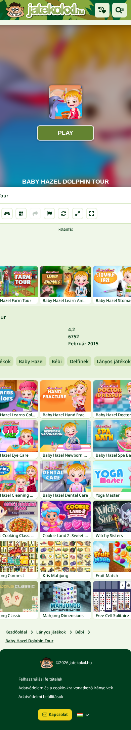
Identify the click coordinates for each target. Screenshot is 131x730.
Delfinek (79, 361)
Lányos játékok (51, 632)
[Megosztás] (35, 213)
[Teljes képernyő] (91, 213)
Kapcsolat (58, 714)
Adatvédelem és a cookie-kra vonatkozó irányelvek (65, 688)
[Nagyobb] (77, 213)
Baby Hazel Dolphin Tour (29, 641)
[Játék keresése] (119, 10)
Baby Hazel (31, 361)
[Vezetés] (7, 213)
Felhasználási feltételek (40, 679)
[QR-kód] (21, 213)
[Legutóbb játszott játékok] (102, 10)
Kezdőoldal (16, 632)
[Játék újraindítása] (63, 213)
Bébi (57, 361)
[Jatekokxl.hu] (45, 10)
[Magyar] (84, 715)
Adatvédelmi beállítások (40, 696)
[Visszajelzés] (49, 213)
